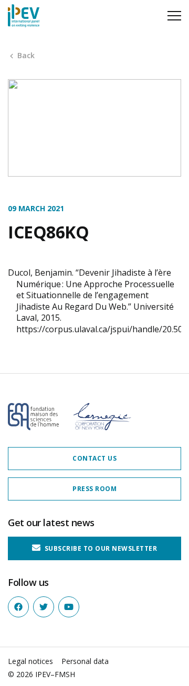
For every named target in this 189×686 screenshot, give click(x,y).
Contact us (94, 458)
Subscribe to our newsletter (100, 548)
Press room (94, 488)
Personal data (85, 661)
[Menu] (174, 15)
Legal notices (30, 661)
